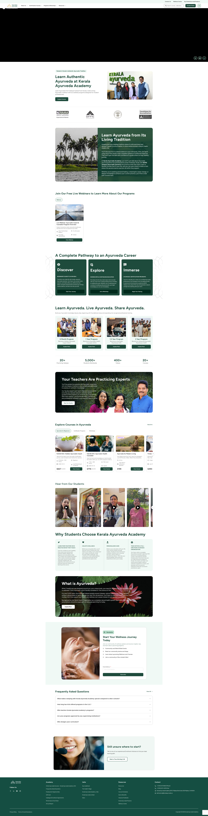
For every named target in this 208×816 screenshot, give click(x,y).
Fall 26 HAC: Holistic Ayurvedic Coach (69, 454)
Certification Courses (35, 5)
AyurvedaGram (86, 786)
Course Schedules (123, 792)
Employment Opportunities (53, 792)
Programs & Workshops (50, 5)
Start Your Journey (71, 291)
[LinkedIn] (13, 791)
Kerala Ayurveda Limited (88, 795)
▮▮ (200, 58)
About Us (23, 5)
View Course (76, 469)
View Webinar (69, 240)
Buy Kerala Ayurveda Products (192, 1)
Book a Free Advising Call (117, 759)
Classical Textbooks (123, 797)
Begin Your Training (137, 291)
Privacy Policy (13, 812)
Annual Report (49, 803)
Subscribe (123, 674)
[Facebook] (10, 791)
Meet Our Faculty (68, 403)
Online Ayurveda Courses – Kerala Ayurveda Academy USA (61, 786)
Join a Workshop (104, 291)
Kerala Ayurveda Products (125, 800)
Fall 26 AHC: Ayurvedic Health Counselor (97, 455)
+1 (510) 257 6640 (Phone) (163, 786)
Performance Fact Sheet (52, 800)
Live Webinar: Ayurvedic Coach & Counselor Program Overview (68, 224)
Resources (61, 5)
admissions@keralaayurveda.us (165, 793)
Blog (119, 789)
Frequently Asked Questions (53, 789)
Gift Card (48, 795)
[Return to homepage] (16, 783)
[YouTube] (17, 791)
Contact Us (168, 1)
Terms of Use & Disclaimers (25, 812)
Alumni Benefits (122, 795)
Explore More (66, 346)
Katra (83, 797)
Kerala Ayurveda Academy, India (90, 792)
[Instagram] (20, 791)
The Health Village (86, 789)
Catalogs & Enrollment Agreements (55, 797)
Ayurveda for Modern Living (126, 454)
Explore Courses (62, 99)
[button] (24, 5)
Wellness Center (177, 1)
